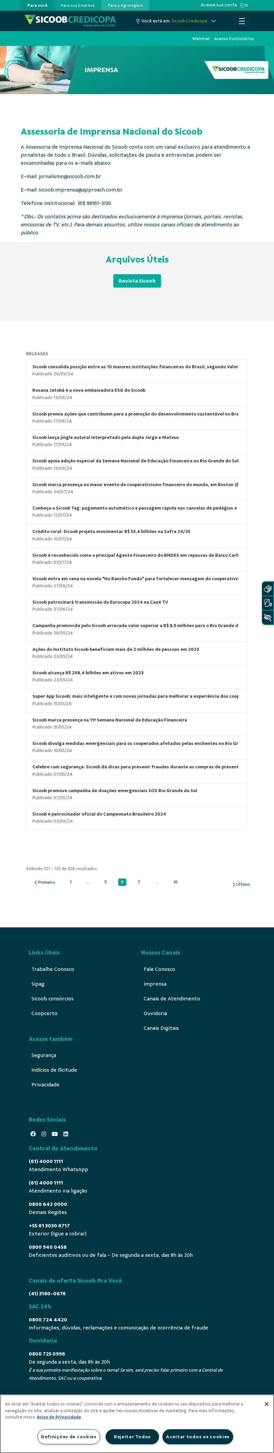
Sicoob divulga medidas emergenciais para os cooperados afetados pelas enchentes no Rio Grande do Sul (135, 743)
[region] (137, 1423)
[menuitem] (37, 5)
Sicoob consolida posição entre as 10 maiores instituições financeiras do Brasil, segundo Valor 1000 (135, 366)
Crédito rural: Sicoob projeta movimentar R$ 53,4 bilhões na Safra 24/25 (111, 531)
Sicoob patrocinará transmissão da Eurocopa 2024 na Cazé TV (100, 602)
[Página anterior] (44, 882)
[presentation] (37, 5)
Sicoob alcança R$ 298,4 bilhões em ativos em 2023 (88, 672)
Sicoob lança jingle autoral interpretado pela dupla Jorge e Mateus (105, 437)
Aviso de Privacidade (59, 1417)
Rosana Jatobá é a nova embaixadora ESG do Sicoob (88, 390)
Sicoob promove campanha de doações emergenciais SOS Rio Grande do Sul (114, 790)
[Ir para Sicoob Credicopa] (70, 21)
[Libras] (267, 589)
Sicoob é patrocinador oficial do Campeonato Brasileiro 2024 (99, 814)
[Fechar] (266, 1404)
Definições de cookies (69, 1436)
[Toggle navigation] (242, 21)
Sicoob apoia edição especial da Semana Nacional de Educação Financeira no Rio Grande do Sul (135, 460)
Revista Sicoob (137, 281)
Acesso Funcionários (234, 38)
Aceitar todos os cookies (198, 1436)
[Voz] (267, 603)
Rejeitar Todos (132, 1436)
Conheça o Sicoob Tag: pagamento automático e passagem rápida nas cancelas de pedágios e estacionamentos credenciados (135, 508)
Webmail (201, 38)
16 (177, 882)
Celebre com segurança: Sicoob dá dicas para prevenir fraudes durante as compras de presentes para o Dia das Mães (135, 766)
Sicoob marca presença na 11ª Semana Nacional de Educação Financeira (109, 719)
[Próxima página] (240, 884)
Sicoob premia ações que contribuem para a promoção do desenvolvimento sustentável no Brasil (135, 413)
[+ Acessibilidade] (267, 617)
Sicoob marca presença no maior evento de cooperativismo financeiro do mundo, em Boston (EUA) (135, 484)
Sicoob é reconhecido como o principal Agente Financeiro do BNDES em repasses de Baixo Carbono (135, 555)
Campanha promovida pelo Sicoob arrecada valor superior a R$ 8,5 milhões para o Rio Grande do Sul (135, 625)
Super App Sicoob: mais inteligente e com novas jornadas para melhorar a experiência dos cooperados (135, 696)
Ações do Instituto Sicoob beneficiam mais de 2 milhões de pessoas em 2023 (115, 649)
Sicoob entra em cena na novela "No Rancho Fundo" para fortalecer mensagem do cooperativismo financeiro (135, 578)
